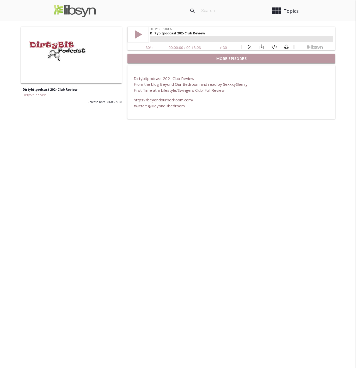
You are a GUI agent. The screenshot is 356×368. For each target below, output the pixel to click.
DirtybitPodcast (34, 95)
